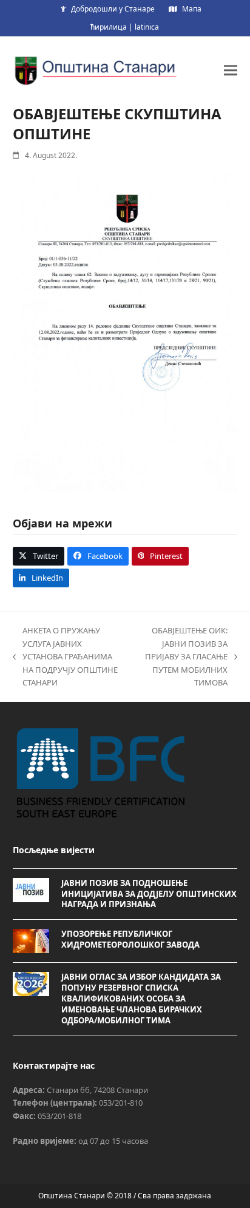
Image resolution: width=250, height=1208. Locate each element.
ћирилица (108, 27)
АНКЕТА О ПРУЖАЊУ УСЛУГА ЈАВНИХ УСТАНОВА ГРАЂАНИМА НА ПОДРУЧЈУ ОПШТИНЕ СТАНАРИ (65, 656)
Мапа (191, 9)
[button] (230, 70)
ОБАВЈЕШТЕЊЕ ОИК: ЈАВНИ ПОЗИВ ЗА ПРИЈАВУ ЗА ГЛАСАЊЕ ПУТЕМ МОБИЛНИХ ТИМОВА (181, 656)
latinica (147, 27)
